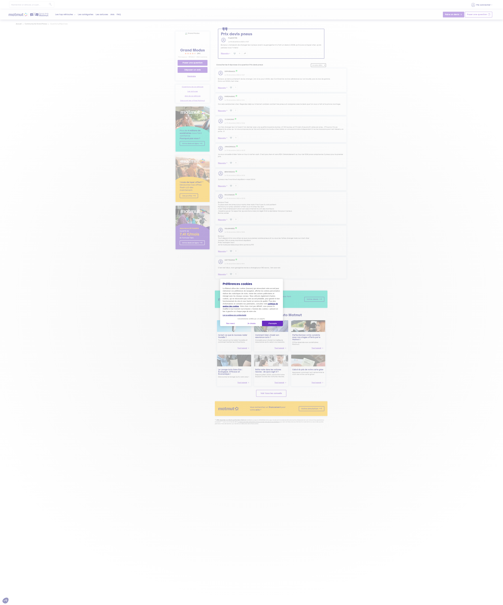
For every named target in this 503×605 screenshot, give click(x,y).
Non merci (230, 323)
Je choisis (251, 323)
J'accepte (272, 323)
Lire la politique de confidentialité (234, 315)
